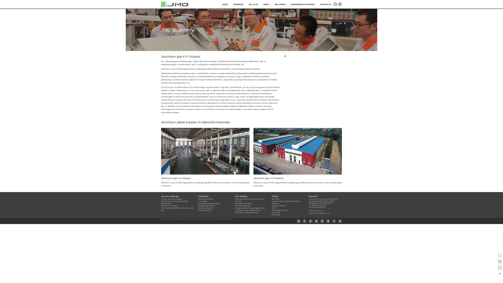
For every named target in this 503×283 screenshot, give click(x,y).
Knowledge (276, 215)
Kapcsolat (325, 4)
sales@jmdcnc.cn (323, 213)
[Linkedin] (299, 221)
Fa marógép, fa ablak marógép (209, 204)
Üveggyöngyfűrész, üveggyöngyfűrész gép (250, 208)
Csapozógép (202, 201)
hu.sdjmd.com (318, 211)
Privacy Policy (210, 219)
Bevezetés (275, 199)
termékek (238, 4)
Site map (196, 219)
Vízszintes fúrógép (204, 210)
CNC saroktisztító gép (242, 206)
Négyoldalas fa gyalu (205, 199)
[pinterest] (340, 221)
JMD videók (280, 4)
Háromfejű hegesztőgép (243, 204)
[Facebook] (305, 221)
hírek (266, 4)
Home (225, 4)
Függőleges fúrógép (205, 208)
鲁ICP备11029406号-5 (224, 219)
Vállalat (253, 4)
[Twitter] (310, 221)
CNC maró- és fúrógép (169, 206)
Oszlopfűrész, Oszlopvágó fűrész (246, 212)
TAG (202, 219)
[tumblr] (334, 221)
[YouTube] (316, 221)
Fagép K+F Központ (279, 206)
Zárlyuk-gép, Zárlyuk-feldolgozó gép (248, 210)
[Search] (335, 4)
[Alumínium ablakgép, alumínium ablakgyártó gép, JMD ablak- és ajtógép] (175, 4)
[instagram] (322, 221)
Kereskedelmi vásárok (303, 4)
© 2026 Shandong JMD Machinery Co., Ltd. (176, 219)
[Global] (340, 4)
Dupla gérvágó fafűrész (206, 206)
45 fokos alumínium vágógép (171, 199)
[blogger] (328, 221)
